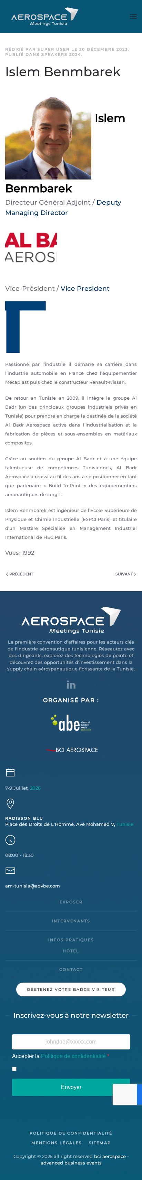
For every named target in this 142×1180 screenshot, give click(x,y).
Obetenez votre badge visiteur (71, 989)
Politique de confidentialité (73, 1056)
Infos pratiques (71, 939)
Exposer (71, 902)
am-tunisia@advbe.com (32, 886)
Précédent (21, 574)
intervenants (71, 921)
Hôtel (71, 950)
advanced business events (71, 1163)
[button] (133, 16)
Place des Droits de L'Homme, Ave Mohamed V (69, 824)
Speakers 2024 (61, 54)
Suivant (124, 574)
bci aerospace (110, 1156)
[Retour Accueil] (45, 16)
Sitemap (100, 1142)
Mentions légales (56, 1142)
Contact (71, 969)
